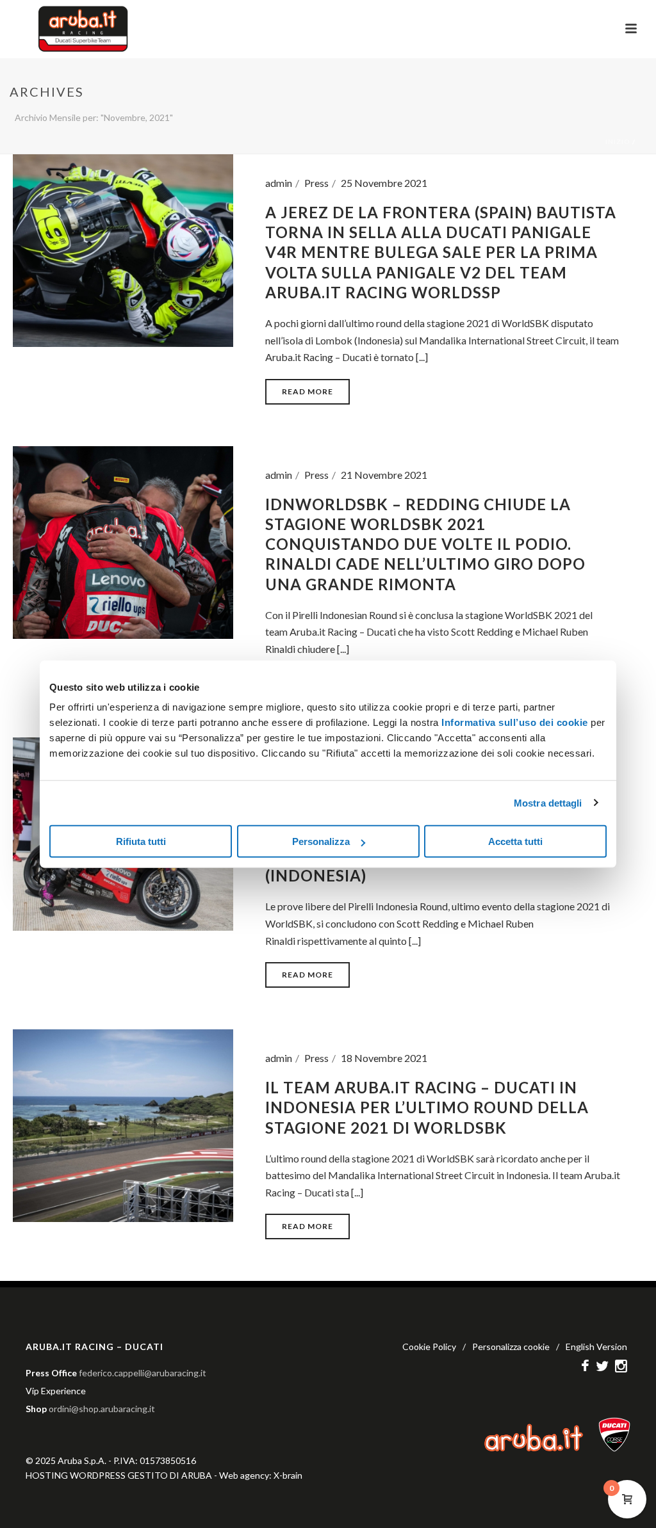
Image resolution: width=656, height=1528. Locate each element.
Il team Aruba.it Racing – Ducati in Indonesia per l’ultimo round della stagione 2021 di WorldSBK (427, 1107)
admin (278, 183)
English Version (596, 1346)
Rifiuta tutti (141, 841)
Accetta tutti (515, 841)
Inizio (617, 141)
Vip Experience (56, 1390)
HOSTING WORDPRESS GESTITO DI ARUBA (119, 1475)
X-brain (288, 1475)
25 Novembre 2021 (384, 183)
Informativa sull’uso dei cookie (513, 722)
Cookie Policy (429, 1346)
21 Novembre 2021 (384, 475)
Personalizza (321, 841)
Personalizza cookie (511, 1346)
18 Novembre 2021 (384, 1058)
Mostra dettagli (548, 802)
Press (316, 183)
